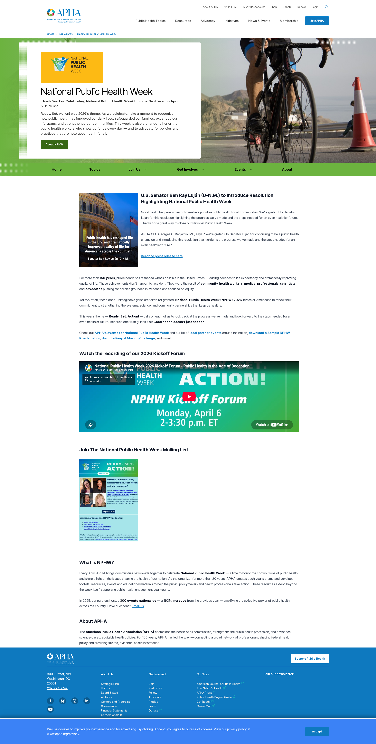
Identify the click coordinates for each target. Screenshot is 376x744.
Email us (138, 606)
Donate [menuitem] (153, 710)
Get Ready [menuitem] (204, 701)
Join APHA (317, 20)
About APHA (210, 6)
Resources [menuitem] (183, 21)
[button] (145, 169)
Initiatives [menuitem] (232, 21)
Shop (274, 6)
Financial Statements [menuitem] (114, 710)
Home (50, 34)
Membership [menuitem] (289, 21)
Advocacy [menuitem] (208, 21)
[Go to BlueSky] (62, 700)
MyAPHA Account (254, 6)
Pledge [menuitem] (153, 701)
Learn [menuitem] (152, 706)
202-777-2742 (57, 688)
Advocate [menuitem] (155, 697)
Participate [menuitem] (156, 688)
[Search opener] (326, 7)
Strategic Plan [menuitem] (110, 683)
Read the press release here (162, 256)
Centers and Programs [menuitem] (115, 701)
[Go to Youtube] (50, 709)
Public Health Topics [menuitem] (150, 21)
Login (315, 6)
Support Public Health (310, 658)
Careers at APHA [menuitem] (112, 715)
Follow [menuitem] (153, 692)
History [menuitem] (105, 688)
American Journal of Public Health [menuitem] (218, 683)
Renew (301, 6)
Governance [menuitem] (109, 706)
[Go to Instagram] (74, 700)
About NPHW (54, 144)
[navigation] (57, 169)
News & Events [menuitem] (259, 21)
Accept (317, 731)
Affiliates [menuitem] (106, 697)
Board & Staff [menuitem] (109, 692)
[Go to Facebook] (50, 700)
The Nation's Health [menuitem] (209, 688)
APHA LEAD (231, 6)
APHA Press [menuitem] (204, 692)
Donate (287, 6)
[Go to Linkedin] (86, 700)
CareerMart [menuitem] (204, 706)
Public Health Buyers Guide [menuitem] (214, 697)
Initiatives (66, 34)
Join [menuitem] (151, 683)
